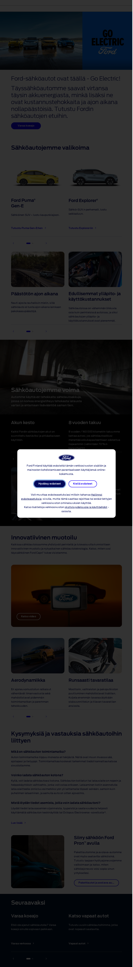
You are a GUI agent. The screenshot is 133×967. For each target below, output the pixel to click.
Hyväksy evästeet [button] (49, 484)
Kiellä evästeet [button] (82, 484)
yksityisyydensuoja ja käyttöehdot (86, 507)
